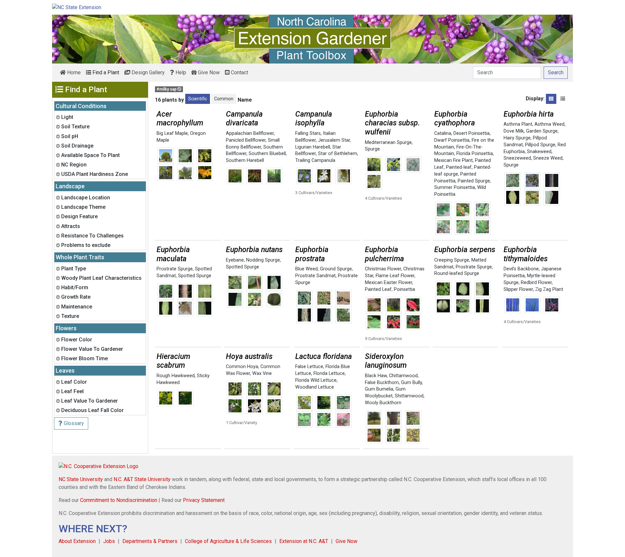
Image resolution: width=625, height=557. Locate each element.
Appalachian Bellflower (250, 133)
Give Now (208, 72)
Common (223, 98)
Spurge (372, 149)
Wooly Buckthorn (383, 403)
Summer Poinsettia (454, 187)
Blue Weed (306, 269)
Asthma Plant (518, 124)
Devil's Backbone (521, 269)
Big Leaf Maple (172, 133)
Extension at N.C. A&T (303, 541)
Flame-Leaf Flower (395, 275)
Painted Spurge (474, 181)
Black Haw (376, 375)
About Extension (77, 541)
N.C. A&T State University (142, 479)
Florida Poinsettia (474, 153)
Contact (238, 72)
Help (180, 72)
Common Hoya (242, 366)
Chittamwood (403, 375)
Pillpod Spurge (540, 145)
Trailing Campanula (315, 160)
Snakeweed (539, 151)
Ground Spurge (336, 269)
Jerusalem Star (334, 140)
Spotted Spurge (194, 275)
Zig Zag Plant (549, 289)
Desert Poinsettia (471, 133)
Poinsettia (404, 289)
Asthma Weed (549, 124)
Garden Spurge (542, 131)
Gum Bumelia (379, 389)
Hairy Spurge (517, 138)
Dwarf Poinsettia (451, 140)
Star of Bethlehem (337, 153)
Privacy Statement (204, 500)
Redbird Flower (536, 282)
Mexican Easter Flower (388, 282)
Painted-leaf (459, 167)
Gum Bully (411, 382)
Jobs (109, 541)
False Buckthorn (382, 382)
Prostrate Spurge (175, 269)
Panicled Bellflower (246, 140)
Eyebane (235, 260)
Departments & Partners (149, 541)
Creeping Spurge (451, 260)
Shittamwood (409, 396)
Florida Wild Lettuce (316, 380)
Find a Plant (105, 72)
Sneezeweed (517, 158)
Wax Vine (262, 373)
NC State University (81, 479)
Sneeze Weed (547, 158)
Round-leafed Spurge (456, 273)
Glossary (73, 423)
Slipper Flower (518, 289)
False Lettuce (309, 366)
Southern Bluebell (267, 153)
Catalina (442, 133)
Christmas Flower (383, 269)
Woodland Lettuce (314, 387)
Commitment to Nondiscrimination (118, 500)
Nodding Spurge (263, 260)
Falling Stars (308, 133)
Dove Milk (514, 131)
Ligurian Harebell (312, 147)
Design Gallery (147, 72)
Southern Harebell (245, 160)
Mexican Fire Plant (453, 160)
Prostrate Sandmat (315, 275)
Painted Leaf (378, 289)
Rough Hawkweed (176, 375)
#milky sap (167, 89)
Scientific (197, 98)
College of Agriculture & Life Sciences (228, 541)
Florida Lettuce (329, 373)
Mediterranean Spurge (388, 142)
